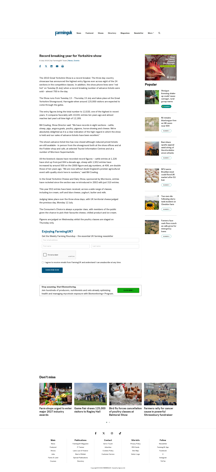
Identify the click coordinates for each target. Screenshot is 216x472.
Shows (101, 33)
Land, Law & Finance (80, 451)
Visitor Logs (135, 454)
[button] (106, 422)
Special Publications (80, 458)
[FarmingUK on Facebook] (95, 434)
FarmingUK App (163, 447)
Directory (112, 33)
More (150, 33)
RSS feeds (135, 447)
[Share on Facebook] (41, 66)
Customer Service (108, 454)
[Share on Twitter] (47, 66)
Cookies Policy (108, 451)
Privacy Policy (135, 444)
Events (76, 61)
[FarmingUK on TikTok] (120, 434)
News (79, 33)
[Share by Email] (58, 66)
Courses (53, 461)
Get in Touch (108, 444)
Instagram (163, 458)
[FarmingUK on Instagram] (112, 434)
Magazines (125, 33)
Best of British (80, 454)
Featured (89, 33)
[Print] (63, 66)
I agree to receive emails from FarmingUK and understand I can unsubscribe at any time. (83, 263)
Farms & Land (53, 458)
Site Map (135, 451)
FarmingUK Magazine (80, 444)
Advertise (108, 447)
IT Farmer (80, 447)
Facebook (163, 451)
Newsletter (138, 33)
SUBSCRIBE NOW (52, 270)
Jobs (53, 454)
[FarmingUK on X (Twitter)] (104, 434)
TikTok (162, 461)
